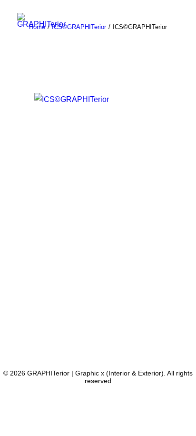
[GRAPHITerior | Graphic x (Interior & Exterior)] (41, 20)
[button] (174, 30)
